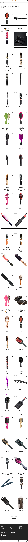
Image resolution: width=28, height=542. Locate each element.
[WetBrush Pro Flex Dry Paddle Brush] (20, 139)
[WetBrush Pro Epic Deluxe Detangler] (20, 362)
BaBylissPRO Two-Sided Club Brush (7, 412)
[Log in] (25, 0)
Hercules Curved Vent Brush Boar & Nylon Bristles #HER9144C (7, 512)
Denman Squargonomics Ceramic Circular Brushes (7, 473)
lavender (7, 130)
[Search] (2, 0)
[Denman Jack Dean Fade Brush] (20, 483)
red (7, 292)
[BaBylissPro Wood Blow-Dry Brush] (20, 423)
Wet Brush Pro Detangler (21, 128)
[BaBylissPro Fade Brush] (7, 279)
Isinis (7, 27)
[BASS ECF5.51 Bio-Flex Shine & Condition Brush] (7, 300)
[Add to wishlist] (12, 12)
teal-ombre (8, 211)
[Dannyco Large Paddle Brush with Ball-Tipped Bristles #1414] (20, 444)
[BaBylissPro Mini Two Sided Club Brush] (20, 502)
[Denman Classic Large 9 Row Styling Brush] (7, 220)
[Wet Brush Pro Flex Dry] (7, 199)
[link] (10, 541)
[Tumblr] (3, 535)
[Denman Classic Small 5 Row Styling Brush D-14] (7, 260)
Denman (7, 229)
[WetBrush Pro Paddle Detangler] (7, 423)
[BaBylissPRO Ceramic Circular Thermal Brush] (7, 79)
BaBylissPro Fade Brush (7, 289)
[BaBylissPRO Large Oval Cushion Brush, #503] (20, 160)
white (8, 292)
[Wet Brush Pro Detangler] (20, 118)
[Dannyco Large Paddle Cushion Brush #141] (20, 322)
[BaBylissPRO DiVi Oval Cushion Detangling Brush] (7, 139)
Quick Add (7, 26)
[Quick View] (12, 14)
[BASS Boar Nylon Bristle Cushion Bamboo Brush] (20, 279)
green (6, 130)
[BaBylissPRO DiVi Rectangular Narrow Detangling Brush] (20, 220)
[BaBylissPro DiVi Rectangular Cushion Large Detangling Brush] (20, 402)
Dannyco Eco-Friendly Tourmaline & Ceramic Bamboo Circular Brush (21, 250)
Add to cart (21, 167)
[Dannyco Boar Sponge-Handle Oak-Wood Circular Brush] (7, 444)
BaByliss (7, 88)
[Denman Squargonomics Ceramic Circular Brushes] (7, 463)
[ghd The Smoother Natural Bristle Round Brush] (20, 39)
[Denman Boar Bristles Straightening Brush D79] (7, 483)
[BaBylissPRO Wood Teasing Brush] (20, 79)
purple (20, 130)
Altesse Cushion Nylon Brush (7, 28)
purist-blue (22, 130)
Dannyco (21, 27)
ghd (20, 48)
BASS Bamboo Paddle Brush (7, 189)
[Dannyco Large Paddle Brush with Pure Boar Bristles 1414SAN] (20, 341)
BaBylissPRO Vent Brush (20, 108)
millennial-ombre (7, 211)
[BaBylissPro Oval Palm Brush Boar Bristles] (20, 300)
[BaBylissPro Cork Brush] (20, 260)
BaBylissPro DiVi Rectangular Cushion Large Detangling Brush (21, 413)
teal (7, 394)
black (21, 130)
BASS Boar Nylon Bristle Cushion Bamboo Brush (21, 289)
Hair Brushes (3, 2)
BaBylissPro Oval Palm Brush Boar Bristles (20, 310)
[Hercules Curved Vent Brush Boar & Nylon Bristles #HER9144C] (7, 502)
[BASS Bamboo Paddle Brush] (7, 179)
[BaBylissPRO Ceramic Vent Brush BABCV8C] (20, 179)
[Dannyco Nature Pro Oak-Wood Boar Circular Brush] (7, 341)
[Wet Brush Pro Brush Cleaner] (7, 382)
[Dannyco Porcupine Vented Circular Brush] (7, 58)
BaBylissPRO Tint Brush (20, 28)
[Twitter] (5, 535)
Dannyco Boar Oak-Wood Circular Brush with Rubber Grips (21, 68)
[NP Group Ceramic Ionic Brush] (7, 160)
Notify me (7, 45)
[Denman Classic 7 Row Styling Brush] (7, 38)
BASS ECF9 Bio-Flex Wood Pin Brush (7, 128)
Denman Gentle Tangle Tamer (21, 473)
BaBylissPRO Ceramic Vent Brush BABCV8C (21, 189)
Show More (14, 518)
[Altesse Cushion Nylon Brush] (7, 18)
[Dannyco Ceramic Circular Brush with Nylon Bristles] (7, 98)
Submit (13, 532)
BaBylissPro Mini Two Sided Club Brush (21, 512)
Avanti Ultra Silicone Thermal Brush (7, 249)
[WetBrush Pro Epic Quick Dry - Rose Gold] (7, 322)
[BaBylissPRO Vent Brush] (20, 98)
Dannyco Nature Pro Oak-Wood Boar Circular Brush (7, 351)
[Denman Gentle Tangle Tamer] (20, 463)
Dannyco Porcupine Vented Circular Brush (7, 68)
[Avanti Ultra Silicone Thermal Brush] (7, 239)
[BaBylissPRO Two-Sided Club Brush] (7, 402)
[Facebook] (1, 535)
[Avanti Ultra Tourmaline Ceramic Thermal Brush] (20, 199)
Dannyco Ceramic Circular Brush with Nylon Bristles (7, 108)
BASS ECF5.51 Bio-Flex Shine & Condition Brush (7, 310)
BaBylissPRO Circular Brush (7, 372)
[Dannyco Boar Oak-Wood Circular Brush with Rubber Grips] (20, 58)
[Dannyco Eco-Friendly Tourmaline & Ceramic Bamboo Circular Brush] (20, 239)
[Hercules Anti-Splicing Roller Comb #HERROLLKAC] (20, 382)
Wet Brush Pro (21, 127)
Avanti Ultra (20, 208)
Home (0, 2)
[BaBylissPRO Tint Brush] (20, 18)
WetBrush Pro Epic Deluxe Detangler (21, 372)
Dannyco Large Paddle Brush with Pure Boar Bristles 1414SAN (20, 351)
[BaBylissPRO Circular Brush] (7, 362)
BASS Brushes (7, 127)
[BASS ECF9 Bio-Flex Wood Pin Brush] (7, 118)
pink (19, 130)
